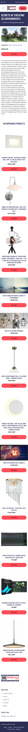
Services (6, 703)
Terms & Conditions (18, 727)
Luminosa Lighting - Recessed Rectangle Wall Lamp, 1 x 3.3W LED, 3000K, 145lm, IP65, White (14, 160)
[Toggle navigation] (3, 8)
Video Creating (12, 45)
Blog (5, 706)
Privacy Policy (11, 729)
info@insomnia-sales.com (20, 2)
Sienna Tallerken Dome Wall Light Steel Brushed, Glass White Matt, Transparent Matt (14, 209)
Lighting (19, 45)
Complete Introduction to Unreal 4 (14, 463)
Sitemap (18, 729)
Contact (10, 727)
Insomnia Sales (8, 693)
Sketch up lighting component (14, 331)
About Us (6, 699)
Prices (23, 8)
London (4, 2)
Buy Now (14, 54)
